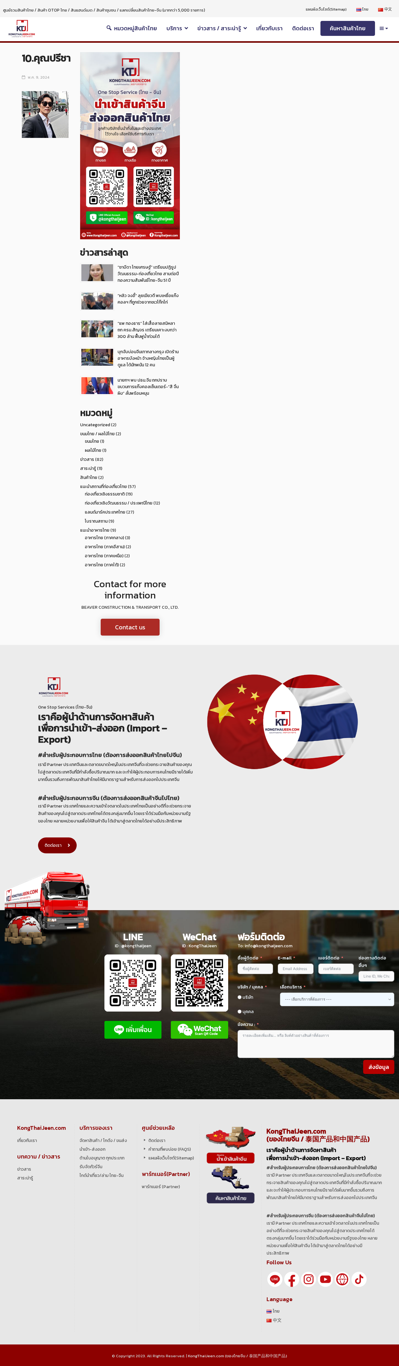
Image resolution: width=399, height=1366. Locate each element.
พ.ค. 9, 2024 (38, 77)
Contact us (130, 627)
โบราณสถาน (96, 521)
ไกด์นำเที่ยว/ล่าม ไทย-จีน (101, 1175)
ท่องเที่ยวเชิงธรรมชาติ (105, 494)
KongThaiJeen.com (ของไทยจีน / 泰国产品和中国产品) (237, 1356)
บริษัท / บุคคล (250, 987)
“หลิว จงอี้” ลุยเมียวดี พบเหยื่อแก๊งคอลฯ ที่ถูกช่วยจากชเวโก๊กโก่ (148, 298)
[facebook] (291, 1279)
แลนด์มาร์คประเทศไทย (105, 512)
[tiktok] (359, 1279)
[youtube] (325, 1279)
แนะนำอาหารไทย (94, 530)
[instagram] (308, 1279)
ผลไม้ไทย (93, 450)
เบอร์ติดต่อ (328, 958)
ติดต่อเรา (53, 845)
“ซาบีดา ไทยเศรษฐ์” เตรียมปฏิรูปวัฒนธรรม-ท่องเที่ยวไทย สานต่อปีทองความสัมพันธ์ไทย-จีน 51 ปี (148, 274)
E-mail (285, 958)
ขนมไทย (92, 441)
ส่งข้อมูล (378, 1067)
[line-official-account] (275, 1279)
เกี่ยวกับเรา (27, 1140)
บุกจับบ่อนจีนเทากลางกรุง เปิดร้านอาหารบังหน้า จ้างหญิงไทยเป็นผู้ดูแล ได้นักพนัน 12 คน (148, 358)
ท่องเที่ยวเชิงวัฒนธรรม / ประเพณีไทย (118, 503)
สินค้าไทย (88, 477)
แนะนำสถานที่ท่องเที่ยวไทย (103, 486)
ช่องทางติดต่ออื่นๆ (372, 962)
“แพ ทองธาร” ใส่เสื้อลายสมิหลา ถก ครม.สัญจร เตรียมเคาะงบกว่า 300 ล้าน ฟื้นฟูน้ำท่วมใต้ (147, 330)
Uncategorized (95, 425)
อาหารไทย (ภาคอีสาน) (105, 547)
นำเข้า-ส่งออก (92, 1149)
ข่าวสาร (87, 459)
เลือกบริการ (291, 987)
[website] (342, 1279)
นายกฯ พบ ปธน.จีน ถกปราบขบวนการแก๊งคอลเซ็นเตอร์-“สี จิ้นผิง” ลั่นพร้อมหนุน (148, 387)
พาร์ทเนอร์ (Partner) (161, 1186)
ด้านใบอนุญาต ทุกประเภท (101, 1158)
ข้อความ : (246, 1024)
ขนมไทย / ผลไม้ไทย (97, 434)
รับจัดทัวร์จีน (90, 1167)
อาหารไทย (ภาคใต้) (102, 565)
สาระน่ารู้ (88, 468)
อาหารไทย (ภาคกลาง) (104, 537)
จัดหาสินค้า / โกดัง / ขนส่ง (103, 1140)
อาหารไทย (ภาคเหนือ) (104, 556)
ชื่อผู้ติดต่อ (248, 958)
